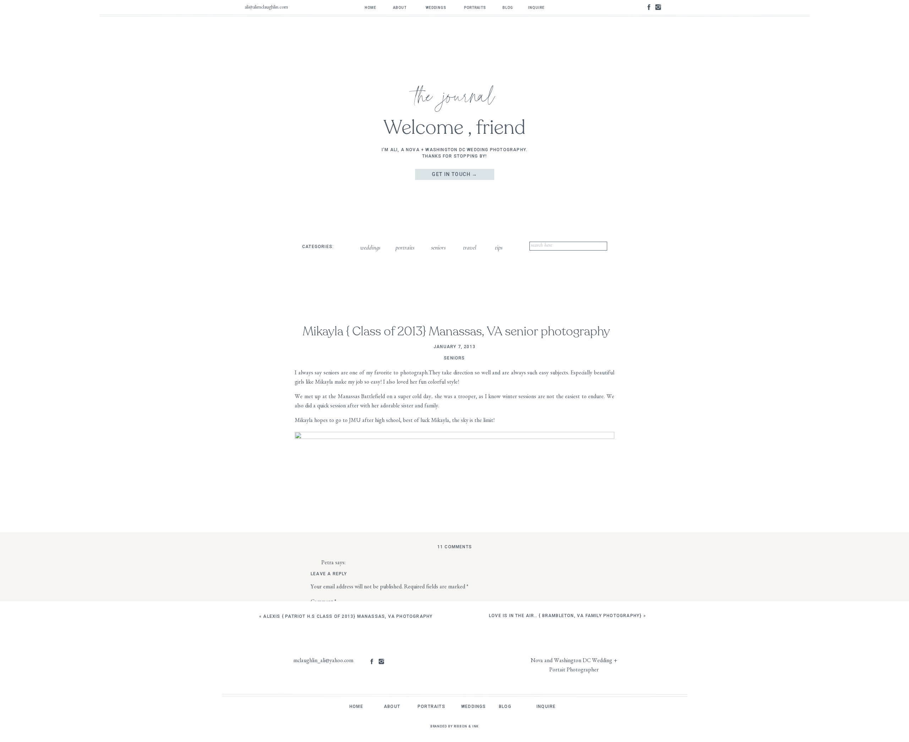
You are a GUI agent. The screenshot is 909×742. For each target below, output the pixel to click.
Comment (323, 602)
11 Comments (454, 546)
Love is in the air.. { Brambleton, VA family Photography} (565, 615)
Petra (327, 563)
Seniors (454, 358)
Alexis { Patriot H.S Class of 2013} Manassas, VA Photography (347, 616)
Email (318, 718)
